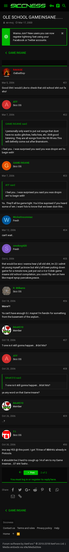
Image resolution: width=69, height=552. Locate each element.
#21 (65, 82)
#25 (65, 258)
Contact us (9, 528)
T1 (14, 431)
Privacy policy (44, 528)
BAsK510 (18, 327)
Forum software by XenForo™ (34, 543)
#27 (65, 340)
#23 (65, 175)
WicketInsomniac (23, 217)
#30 (65, 444)
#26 (65, 301)
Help (56, 528)
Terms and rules (26, 528)
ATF (15, 101)
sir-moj (10, 22)
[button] (6, 5)
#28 (65, 368)
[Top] (13, 534)
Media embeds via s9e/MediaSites (22, 547)
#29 (65, 416)
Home (6, 533)
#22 (65, 114)
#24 (65, 230)
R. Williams (19, 288)
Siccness (8, 522)
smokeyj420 (20, 245)
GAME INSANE (21, 162)
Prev (32, 472)
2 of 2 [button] (44, 472)
